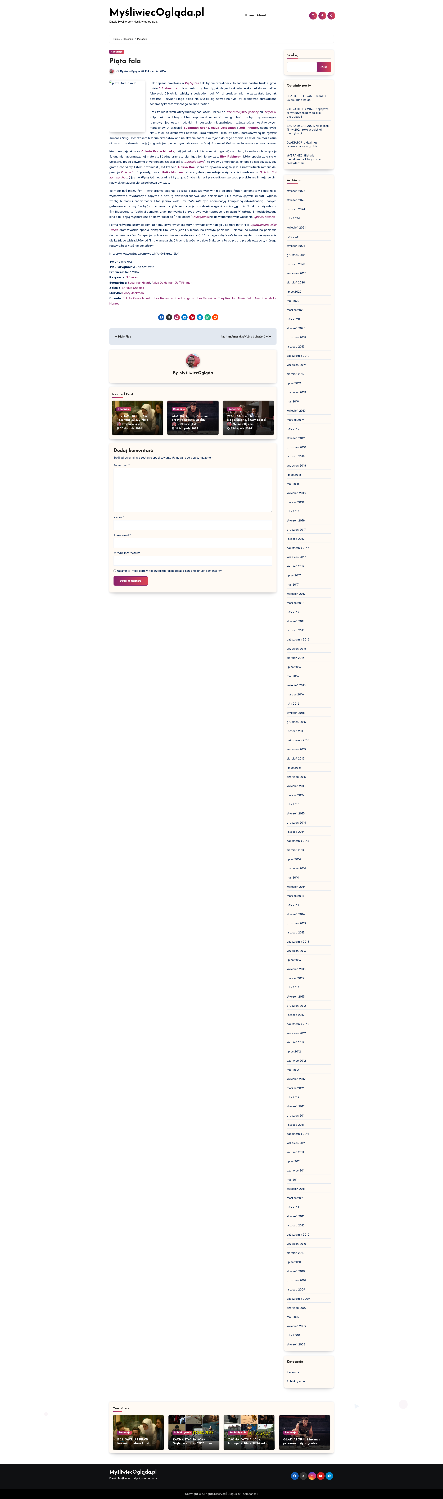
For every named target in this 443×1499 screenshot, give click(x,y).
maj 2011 (293, 1179)
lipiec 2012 (294, 1051)
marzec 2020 (295, 310)
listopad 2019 (296, 346)
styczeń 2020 (296, 328)
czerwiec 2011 (296, 1170)
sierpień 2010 (296, 1253)
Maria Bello (245, 298)
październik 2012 (298, 1024)
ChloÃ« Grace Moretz (157, 151)
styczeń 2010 (296, 1271)
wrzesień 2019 (296, 365)
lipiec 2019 (294, 383)
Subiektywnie (296, 1381)
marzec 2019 (295, 419)
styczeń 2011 (295, 1216)
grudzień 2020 (297, 255)
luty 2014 (293, 905)
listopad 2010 (296, 1225)
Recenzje (117, 51)
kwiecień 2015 (296, 786)
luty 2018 (293, 511)
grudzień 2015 (296, 722)
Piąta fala (125, 61)
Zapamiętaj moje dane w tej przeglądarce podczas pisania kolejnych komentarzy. (169, 570)
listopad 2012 (296, 1015)
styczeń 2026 (296, 191)
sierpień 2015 (295, 758)
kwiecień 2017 (296, 593)
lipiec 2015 (294, 767)
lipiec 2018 (294, 474)
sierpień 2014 (296, 850)
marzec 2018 (295, 502)
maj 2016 (293, 676)
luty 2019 (293, 429)
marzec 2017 (295, 603)
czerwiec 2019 (296, 392)
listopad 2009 (296, 1289)
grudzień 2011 (296, 1115)
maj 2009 (293, 1317)
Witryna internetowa (127, 553)
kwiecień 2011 (296, 1188)
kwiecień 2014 (296, 886)
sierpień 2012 (296, 1042)
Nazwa (119, 517)
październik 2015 (298, 740)
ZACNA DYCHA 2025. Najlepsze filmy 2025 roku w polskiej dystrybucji (307, 112)
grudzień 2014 (296, 822)
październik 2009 (298, 1298)
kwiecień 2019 (296, 410)
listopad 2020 (296, 264)
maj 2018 (293, 484)
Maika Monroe (172, 172)
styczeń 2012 (296, 1106)
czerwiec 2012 (296, 1060)
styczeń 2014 (296, 914)
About (261, 15)
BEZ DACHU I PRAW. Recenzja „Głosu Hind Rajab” (132, 420)
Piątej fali (192, 83)
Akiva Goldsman (223, 127)
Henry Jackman (133, 293)
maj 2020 (293, 300)
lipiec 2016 (294, 667)
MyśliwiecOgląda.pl (156, 13)
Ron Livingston (185, 298)
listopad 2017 (296, 538)
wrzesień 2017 (296, 557)
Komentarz (122, 465)
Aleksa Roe (186, 167)
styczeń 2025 (296, 200)
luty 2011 (293, 1207)
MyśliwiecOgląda (130, 71)
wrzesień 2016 (296, 648)
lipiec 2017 (294, 575)
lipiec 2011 (293, 1161)
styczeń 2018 (296, 520)
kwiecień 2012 (296, 1079)
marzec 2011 (295, 1198)
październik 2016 (298, 639)
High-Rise (124, 336)
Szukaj (293, 55)
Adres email (122, 535)
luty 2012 (293, 1097)
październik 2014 (298, 841)
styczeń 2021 (296, 246)
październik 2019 (298, 355)
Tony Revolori (227, 298)
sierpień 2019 (296, 374)
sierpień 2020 (296, 282)
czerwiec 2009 (297, 1308)
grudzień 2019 (296, 337)
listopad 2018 (296, 456)
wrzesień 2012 (296, 1033)
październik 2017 (298, 548)
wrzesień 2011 (296, 1143)
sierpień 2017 (295, 566)
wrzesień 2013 (296, 950)
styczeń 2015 (296, 813)
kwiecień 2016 (296, 685)
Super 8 (270, 112)
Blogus (232, 1494)
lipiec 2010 (294, 1262)
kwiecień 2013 (296, 969)
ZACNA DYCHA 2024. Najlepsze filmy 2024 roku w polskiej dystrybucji (308, 129)
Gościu (264, 172)
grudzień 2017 (296, 529)
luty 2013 (293, 987)
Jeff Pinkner (248, 127)
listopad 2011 (295, 1124)
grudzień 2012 (296, 1005)
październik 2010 (298, 1234)
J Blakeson (133, 277)
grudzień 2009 (297, 1280)
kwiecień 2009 (296, 1326)
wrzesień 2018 (296, 465)
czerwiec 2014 (296, 868)
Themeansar (249, 1494)
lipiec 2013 (294, 960)
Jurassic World (194, 161)
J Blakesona (168, 88)
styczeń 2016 (296, 712)
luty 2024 (293, 218)
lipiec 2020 (294, 291)
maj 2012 (293, 1069)
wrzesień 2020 (297, 273)
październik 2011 (298, 1134)
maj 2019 (293, 401)
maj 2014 (293, 877)
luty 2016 (293, 703)
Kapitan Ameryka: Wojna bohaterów (244, 336)
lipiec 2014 (294, 859)
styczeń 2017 (296, 621)
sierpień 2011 (295, 1152)
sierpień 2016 (296, 658)
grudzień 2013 (296, 923)
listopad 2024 (296, 209)
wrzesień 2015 (296, 749)
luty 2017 (293, 612)
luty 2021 (293, 236)
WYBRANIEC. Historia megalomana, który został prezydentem (246, 420)
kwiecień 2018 (296, 493)
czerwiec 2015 (296, 777)
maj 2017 (293, 584)
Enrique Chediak (133, 288)
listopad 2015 (296, 731)
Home (249, 15)
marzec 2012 (295, 1088)
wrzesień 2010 (296, 1243)
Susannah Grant (196, 127)
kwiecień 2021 (296, 227)
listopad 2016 (296, 630)
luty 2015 (293, 804)
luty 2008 (293, 1335)
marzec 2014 (295, 896)
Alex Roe (261, 298)
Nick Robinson (231, 156)
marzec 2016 (295, 694)
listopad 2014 (296, 831)
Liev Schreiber (206, 298)
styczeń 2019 (296, 438)
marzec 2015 (295, 795)
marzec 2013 (295, 978)
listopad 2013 (296, 932)
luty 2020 (293, 319)
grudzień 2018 (296, 447)
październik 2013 (298, 941)
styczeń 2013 (296, 996)
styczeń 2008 (296, 1344)
